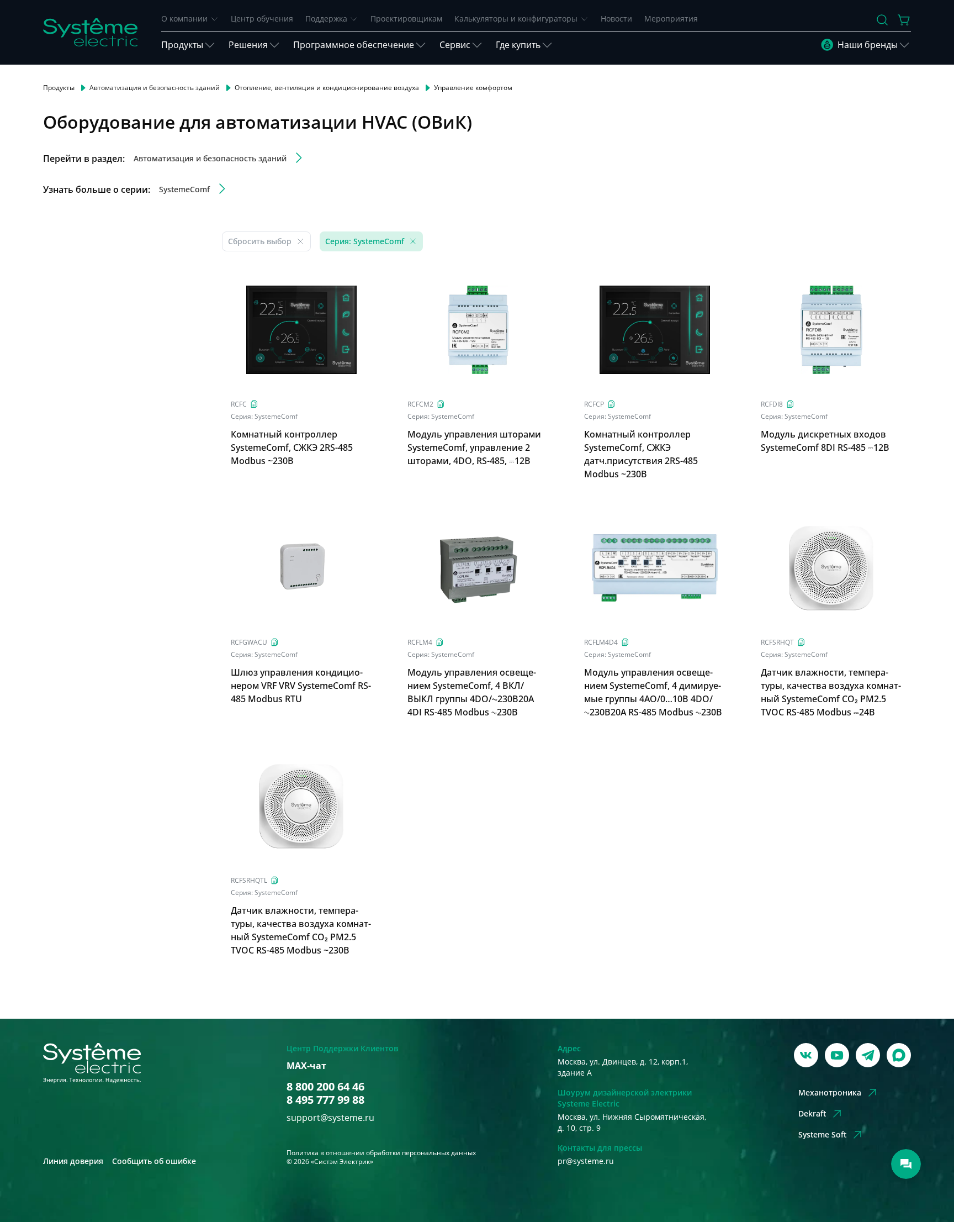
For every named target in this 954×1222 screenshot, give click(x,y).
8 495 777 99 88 (325, 1100)
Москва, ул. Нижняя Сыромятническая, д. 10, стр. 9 (632, 1122)
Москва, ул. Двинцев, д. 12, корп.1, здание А (623, 1067)
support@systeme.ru (330, 1117)
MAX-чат (306, 1066)
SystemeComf (276, 416)
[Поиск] (882, 20)
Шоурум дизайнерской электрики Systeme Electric (625, 1098)
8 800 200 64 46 (325, 1086)
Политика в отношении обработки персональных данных (381, 1152)
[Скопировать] (254, 404)
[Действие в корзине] (904, 20)
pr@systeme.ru (586, 1161)
